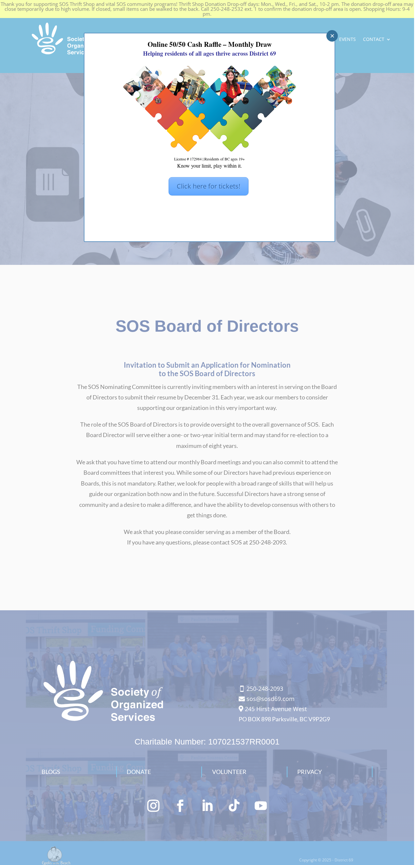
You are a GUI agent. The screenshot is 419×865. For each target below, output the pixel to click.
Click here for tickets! (208, 186)
